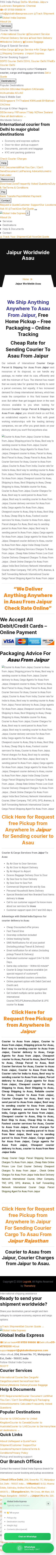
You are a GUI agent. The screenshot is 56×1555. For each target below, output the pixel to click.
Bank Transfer (8, 196)
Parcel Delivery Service (14, 37)
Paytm (19, 196)
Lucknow (5, 5)
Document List (14, 171)
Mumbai (32, 1)
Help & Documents (13, 228)
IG (4, 1366)
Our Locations (48, 204)
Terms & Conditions (17, 187)
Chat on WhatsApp (27, 1536)
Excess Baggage (33, 41)
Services (6, 25)
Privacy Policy (20, 1452)
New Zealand (43, 112)
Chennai (31, 5)
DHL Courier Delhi (34, 61)
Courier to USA (8, 1418)
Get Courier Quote (32, 1326)
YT (6, 1366)
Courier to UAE (18, 1426)
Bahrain (48, 100)
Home (26, 279)
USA (4, 89)
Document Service (38, 34)
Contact (5, 200)
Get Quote (28, 208)
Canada (38, 89)
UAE (18, 92)
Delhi (23, 1)
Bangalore (18, 5)
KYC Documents (9, 167)
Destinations (8, 80)
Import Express (34, 53)
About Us (5, 21)
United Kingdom (20, 89)
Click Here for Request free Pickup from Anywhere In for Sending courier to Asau (28, 830)
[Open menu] (35, 209)
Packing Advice (30, 171)
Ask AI (4, 208)
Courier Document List (34, 1396)
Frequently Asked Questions (34, 183)
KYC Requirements (10, 1396)
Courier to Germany (38, 1426)
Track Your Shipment (13, 236)
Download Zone (9, 183)
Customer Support (29, 204)
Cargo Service (24, 49)
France (20, 112)
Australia (7, 92)
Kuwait (35, 100)
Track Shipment (44, 13)
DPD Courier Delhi (11, 61)
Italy (30, 112)
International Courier (13, 34)
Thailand (22, 100)
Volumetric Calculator (19, 1403)
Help (4, 163)
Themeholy (29, 1285)
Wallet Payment (32, 196)
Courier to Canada (20, 1422)
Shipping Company (12, 53)
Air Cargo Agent (44, 49)
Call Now (32, 236)
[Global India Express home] (13, 17)
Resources (7, 179)
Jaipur (43, 1)
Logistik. (27, 1281)
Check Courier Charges (13, 158)
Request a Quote (9, 204)
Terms (3, 1542)
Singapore (7, 100)
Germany (7, 112)
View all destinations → (13, 116)
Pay (3, 191)
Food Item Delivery (40, 37)
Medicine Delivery (11, 41)
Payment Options (20, 1448)
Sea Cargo (7, 49)
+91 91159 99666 (11, 9)
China (5, 104)
